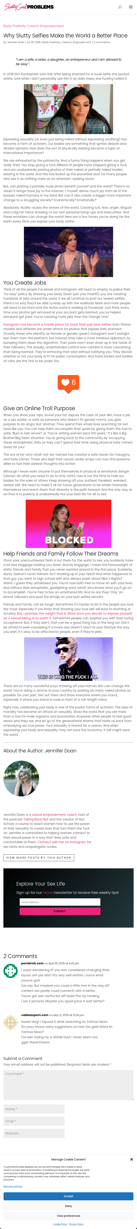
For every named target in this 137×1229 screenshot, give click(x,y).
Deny (68, 1206)
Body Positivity (14, 26)
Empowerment (52, 26)
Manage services (13, 1186)
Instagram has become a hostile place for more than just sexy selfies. (57, 324)
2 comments (101, 42)
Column (33, 26)
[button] (131, 1159)
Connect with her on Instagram (62, 842)
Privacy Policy (76, 1224)
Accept (68, 1196)
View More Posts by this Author (38, 857)
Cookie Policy (60, 1224)
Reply (125, 966)
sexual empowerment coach (54, 815)
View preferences (68, 1216)
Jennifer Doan (16, 42)
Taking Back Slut (36, 819)
